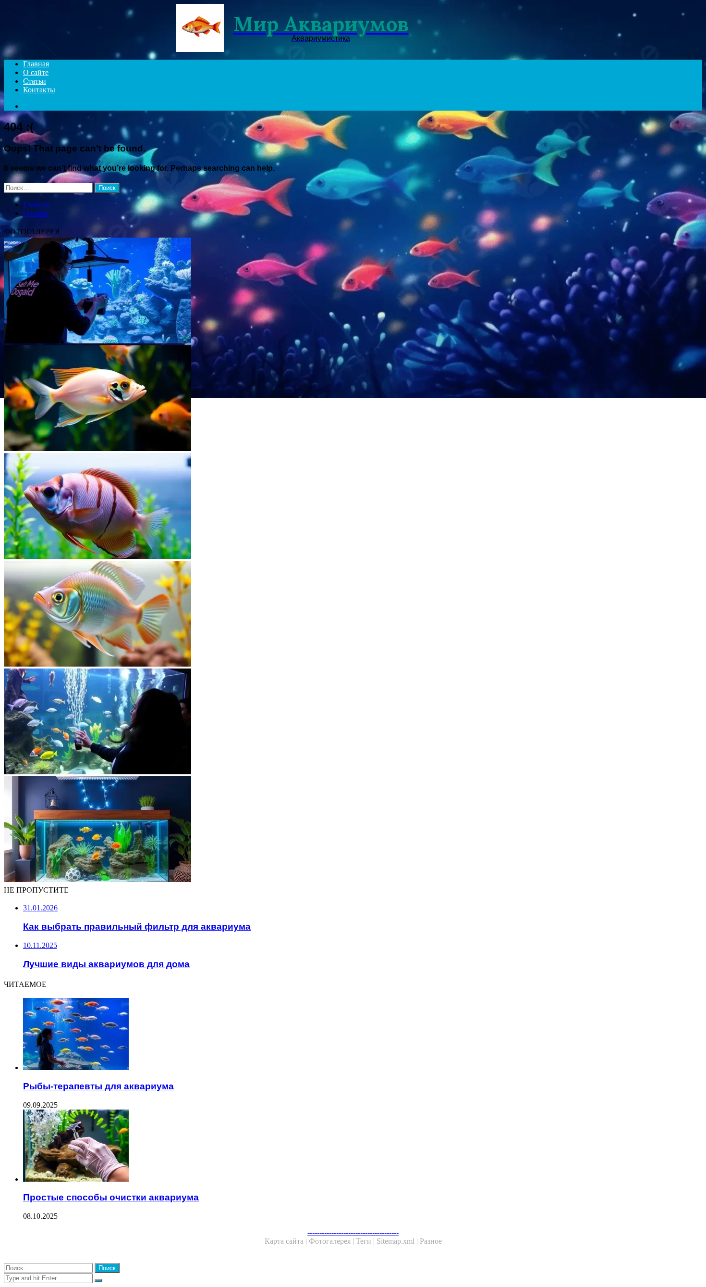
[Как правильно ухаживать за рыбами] (292, 615)
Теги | (366, 1241)
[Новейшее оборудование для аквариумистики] (292, 291)
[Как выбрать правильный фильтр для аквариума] (292, 507)
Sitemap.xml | (398, 1241)
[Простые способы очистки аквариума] (301, 1147)
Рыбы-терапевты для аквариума (98, 1086)
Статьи (34, 81)
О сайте (36, 72)
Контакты (39, 90)
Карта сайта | (287, 1241)
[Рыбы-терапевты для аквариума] (301, 1035)
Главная (36, 64)
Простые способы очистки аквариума (111, 1197)
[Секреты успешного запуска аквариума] (292, 722)
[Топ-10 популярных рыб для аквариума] (292, 399)
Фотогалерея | (332, 1241)
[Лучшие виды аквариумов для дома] (292, 830)
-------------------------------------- (353, 1232)
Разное (431, 1241)
